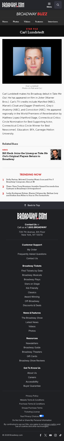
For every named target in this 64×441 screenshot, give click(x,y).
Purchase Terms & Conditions (32, 404)
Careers (32, 377)
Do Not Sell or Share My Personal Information (32, 420)
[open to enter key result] (58, 5)
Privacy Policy (32, 396)
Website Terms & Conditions (32, 400)
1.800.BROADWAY (37, 227)
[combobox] (57, 5)
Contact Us (31, 224)
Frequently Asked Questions (32, 254)
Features (39, 21)
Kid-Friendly (32, 288)
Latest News (32, 322)
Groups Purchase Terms (32, 408)
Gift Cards (32, 356)
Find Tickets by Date (32, 270)
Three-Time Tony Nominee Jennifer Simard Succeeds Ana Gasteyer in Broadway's (32, 187)
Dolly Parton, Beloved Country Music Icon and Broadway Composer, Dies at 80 (30, 180)
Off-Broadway (32, 301)
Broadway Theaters (32, 351)
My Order (32, 249)
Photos (16, 21)
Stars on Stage (32, 283)
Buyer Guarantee (32, 385)
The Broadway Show (32, 317)
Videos (27, 21)
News (5, 21)
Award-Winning (32, 296)
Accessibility (32, 381)
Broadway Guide (32, 347)
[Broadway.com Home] (13, 4)
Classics (32, 292)
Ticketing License (32, 412)
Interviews (53, 21)
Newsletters (32, 343)
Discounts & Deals (32, 305)
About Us (32, 373)
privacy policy (50, 424)
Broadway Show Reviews (32, 360)
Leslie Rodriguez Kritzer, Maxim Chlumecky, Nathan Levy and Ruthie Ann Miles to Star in (32, 194)
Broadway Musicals (32, 275)
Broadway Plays (32, 279)
